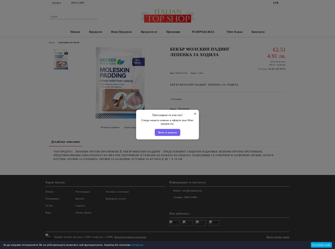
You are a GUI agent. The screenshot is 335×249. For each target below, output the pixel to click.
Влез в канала (167, 132)
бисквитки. (137, 244)
